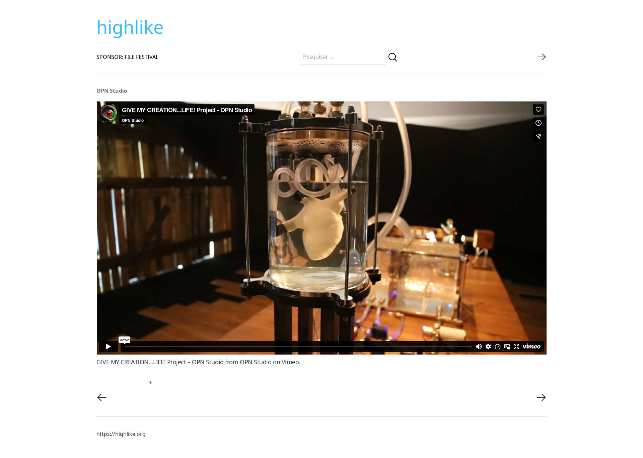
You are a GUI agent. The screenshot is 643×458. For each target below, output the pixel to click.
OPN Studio (256, 362)
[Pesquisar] (392, 57)
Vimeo (290, 362)
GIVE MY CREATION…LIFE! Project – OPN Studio (160, 362)
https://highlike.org (121, 434)
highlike (129, 26)
